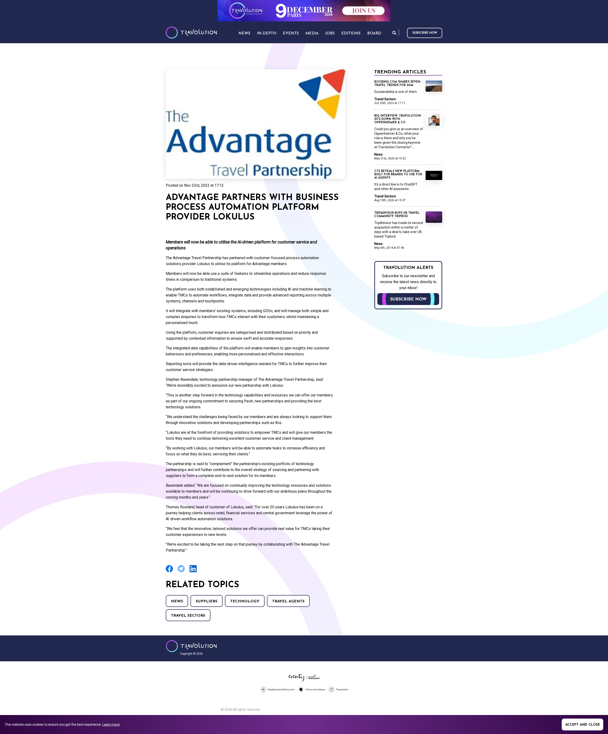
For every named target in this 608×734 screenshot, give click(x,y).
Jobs (330, 33)
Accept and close (582, 725)
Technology (244, 601)
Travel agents (288, 601)
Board (374, 33)
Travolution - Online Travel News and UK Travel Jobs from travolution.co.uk (191, 646)
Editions (351, 33)
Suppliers (206, 601)
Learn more (111, 724)
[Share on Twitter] (181, 571)
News (177, 601)
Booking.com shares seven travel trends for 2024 (397, 84)
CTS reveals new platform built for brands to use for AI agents (398, 174)
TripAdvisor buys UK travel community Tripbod (397, 215)
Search (394, 33)
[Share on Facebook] (169, 571)
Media (311, 33)
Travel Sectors (188, 616)
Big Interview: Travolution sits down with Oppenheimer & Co (397, 119)
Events (291, 33)
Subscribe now (424, 33)
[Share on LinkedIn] (193, 571)
